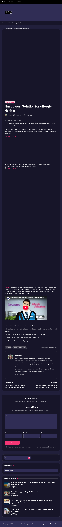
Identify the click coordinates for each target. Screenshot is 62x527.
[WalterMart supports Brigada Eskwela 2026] (7, 493)
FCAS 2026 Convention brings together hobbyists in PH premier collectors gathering (31, 501)
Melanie (18, 356)
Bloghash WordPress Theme (50, 524)
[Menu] (59, 12)
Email (25, 433)
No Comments (29, 115)
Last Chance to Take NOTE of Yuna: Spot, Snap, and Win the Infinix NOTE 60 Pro (32, 510)
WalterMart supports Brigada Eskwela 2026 (25, 492)
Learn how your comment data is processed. (42, 447)
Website (43, 433)
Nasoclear (8, 287)
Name (6, 433)
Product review (10, 102)
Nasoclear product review (20, 347)
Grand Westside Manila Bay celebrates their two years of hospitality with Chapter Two (33, 483)
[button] (19, 374)
